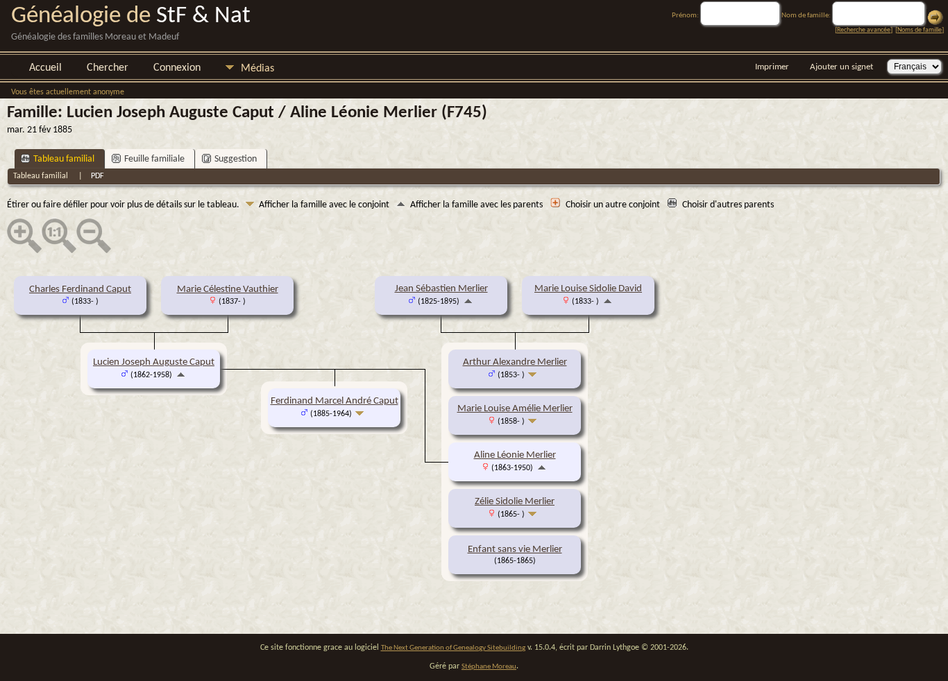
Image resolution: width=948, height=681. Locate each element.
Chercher (107, 68)
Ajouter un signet (841, 66)
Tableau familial (63, 159)
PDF (97, 176)
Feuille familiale (154, 159)
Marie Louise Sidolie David (588, 289)
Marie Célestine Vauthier (227, 289)
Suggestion (235, 159)
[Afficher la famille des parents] (468, 301)
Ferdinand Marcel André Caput (334, 401)
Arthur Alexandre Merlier (515, 362)
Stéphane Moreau (489, 667)
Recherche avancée (863, 30)
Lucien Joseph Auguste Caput (153, 362)
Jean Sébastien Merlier (441, 289)
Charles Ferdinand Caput (80, 289)
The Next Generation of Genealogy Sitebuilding (453, 648)
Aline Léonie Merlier (515, 455)
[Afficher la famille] (534, 375)
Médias (257, 68)
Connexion (177, 68)
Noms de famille (919, 30)
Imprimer (772, 66)
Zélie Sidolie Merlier (515, 502)
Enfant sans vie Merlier (515, 549)
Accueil (45, 68)
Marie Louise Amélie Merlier (515, 409)
